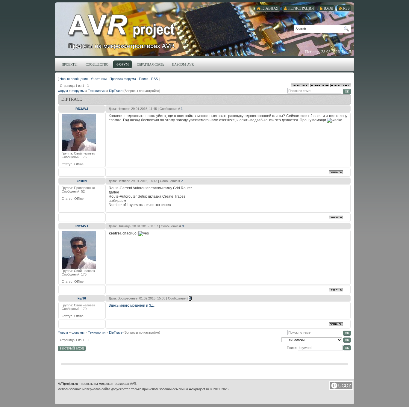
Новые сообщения (74, 79)
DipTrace (115, 91)
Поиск (143, 79)
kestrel (82, 181)
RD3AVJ (81, 109)
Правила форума (123, 79)
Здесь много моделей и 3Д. (131, 305)
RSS (154, 79)
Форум (63, 91)
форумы (78, 91)
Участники (99, 79)
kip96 (82, 298)
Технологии (96, 91)
